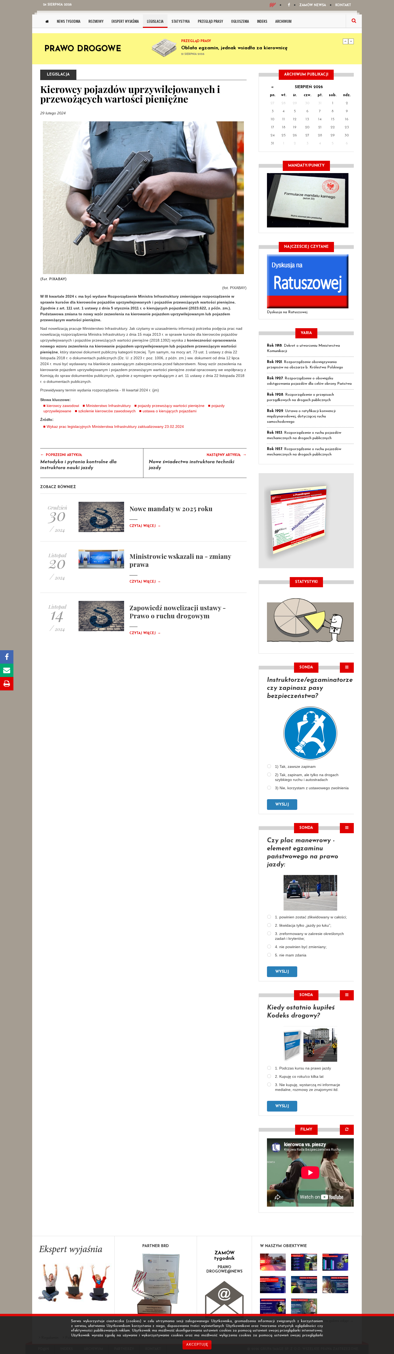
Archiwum (283, 21)
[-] (304, 1262)
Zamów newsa (312, 5)
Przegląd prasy (210, 21)
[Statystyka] (310, 619)
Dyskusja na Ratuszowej (287, 312)
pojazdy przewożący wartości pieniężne (171, 405)
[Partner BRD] (155, 1284)
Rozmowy (95, 21)
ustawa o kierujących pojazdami (169, 411)
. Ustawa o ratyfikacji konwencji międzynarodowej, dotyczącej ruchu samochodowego (301, 416)
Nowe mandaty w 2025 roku (171, 508)
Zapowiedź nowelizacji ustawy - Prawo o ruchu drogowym (177, 611)
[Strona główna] (47, 21)
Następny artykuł (227, 454)
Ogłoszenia (240, 21)
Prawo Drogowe (82, 49)
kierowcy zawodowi (63, 405)
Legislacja (155, 21)
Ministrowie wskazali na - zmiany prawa (180, 560)
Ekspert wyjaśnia (125, 21)
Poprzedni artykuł (61, 454)
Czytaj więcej (145, 526)
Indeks (262, 21)
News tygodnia (68, 21)
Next (351, 41)
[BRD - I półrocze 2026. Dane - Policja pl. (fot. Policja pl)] (273, 1262)
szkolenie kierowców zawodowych (107, 411)
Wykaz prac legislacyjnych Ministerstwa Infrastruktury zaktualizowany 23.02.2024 (115, 426)
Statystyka (181, 21)
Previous (345, 41)
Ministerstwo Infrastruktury (108, 405)
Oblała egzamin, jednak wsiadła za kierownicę (234, 48)
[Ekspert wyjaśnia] (73, 1275)
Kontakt (343, 5)
